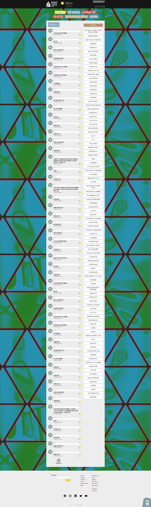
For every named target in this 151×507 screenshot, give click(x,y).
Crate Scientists (93, 101)
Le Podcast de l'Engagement (93, 230)
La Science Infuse (93, 207)
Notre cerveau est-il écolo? (93, 276)
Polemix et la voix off (99, 6)
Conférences (93, 90)
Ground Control (93, 155)
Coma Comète (93, 86)
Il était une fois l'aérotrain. (93, 170)
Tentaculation (93, 366)
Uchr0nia (93, 385)
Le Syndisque (93, 238)
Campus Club (93, 67)
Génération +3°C (93, 151)
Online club (93, 293)
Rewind (93, 328)
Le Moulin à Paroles (93, 226)
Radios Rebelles (93, 320)
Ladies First (93, 215)
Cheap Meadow (93, 78)
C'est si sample (93, 59)
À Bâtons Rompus (93, 36)
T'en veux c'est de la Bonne (93, 362)
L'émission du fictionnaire (93, 192)
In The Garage (93, 174)
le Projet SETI (93, 234)
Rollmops (93, 347)
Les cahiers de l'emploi (93, 245)
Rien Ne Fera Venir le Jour (93, 336)
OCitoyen (93, 284)
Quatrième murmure (93, 316)
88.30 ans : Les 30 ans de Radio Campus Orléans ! (93, 31)
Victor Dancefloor (93, 393)
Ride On (93, 332)
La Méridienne (93, 203)
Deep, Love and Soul (93, 109)
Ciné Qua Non (93, 82)
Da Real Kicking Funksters (93, 105)
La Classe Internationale (93, 199)
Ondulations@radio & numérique (93, 288)
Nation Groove (93, 272)
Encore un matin (93, 128)
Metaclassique (93, 264)
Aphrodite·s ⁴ (93, 47)
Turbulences (93, 382)
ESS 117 (93, 136)
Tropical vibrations (93, 378)
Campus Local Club (93, 71)
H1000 (93, 159)
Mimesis (93, 268)
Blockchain (93, 55)
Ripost (93, 339)
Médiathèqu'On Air (93, 261)
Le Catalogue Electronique (93, 218)
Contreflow (93, 94)
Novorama (93, 280)
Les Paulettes (93, 257)
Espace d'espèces (93, 132)
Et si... (93, 140)
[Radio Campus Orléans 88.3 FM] (51, 4)
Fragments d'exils (93, 147)
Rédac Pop (93, 324)
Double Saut (93, 117)
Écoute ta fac (93, 120)
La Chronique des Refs (93, 195)
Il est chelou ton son (93, 167)
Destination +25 (93, 113)
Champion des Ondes (93, 74)
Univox (93, 389)
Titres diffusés (68, 6)
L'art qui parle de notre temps (93, 187)
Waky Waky (93, 397)
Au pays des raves (93, 51)
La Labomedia (73, 504)
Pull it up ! (93, 312)
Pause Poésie (93, 301)
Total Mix (93, 370)
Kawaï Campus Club (93, 178)
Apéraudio (93, 44)
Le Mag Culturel (93, 222)
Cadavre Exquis (93, 63)
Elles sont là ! (93, 124)
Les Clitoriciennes (93, 249)
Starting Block (93, 359)
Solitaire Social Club (93, 351)
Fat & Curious (93, 144)
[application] (67, 31)
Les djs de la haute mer (93, 253)
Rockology (93, 343)
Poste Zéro (93, 309)
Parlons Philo (93, 297)
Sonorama (93, 355)
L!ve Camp (93, 182)
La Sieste (93, 211)
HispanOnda (93, 163)
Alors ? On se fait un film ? (93, 40)
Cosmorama (93, 97)
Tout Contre (93, 374)
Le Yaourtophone (93, 241)
